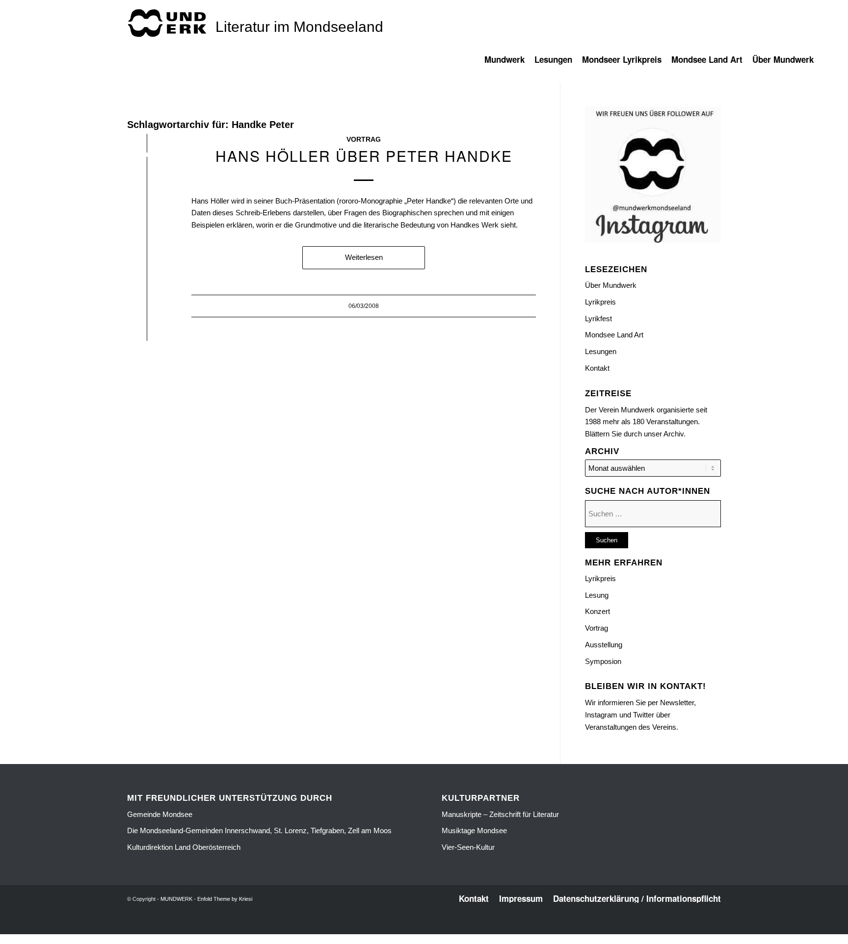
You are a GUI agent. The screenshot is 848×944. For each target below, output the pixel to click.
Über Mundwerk (610, 285)
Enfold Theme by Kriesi (224, 899)
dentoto (426, 928)
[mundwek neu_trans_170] (169, 22)
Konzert (597, 611)
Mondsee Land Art (614, 335)
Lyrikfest (598, 318)
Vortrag (363, 139)
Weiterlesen (364, 257)
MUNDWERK (176, 899)
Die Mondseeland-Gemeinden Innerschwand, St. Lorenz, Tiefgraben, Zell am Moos (259, 830)
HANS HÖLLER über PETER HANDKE (363, 155)
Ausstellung (603, 644)
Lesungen (600, 351)
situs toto (402, 928)
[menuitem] (509, 64)
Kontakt (597, 368)
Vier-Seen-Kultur (468, 847)
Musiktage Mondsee (474, 830)
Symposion (603, 661)
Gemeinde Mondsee (159, 814)
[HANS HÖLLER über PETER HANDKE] (147, 157)
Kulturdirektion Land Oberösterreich (183, 847)
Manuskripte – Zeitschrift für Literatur (500, 814)
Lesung (597, 595)
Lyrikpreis (600, 302)
